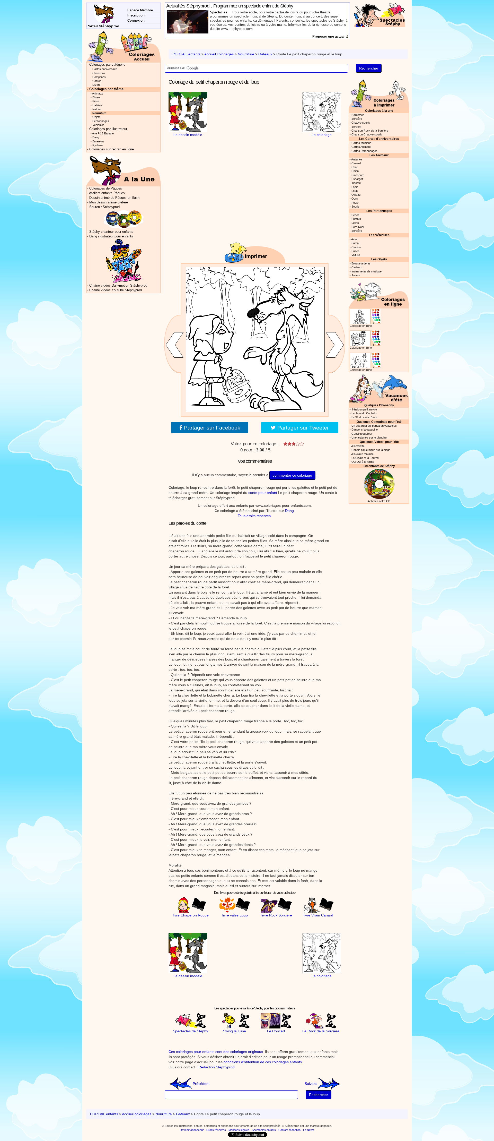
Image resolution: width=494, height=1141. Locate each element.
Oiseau (355, 194)
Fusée (355, 251)
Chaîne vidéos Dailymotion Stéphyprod (118, 285)
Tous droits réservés (254, 516)
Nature (96, 109)
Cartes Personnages (364, 150)
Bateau (355, 243)
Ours (354, 198)
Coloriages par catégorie (107, 64)
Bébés (355, 215)
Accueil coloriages (219, 54)
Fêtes (96, 101)
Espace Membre (140, 10)
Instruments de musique (366, 271)
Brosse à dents (360, 263)
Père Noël (357, 226)
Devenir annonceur (192, 1129)
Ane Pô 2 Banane (103, 133)
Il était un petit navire (364, 409)
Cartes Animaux (361, 146)
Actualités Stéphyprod (187, 5)
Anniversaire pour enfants (230, 12)
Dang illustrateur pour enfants (111, 236)
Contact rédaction (289, 1129)
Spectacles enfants (264, 1129)
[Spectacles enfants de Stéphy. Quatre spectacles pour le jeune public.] (379, 14)
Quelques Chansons (379, 405)
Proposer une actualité (330, 36)
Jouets (355, 275)
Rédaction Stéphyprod (216, 1067)
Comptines (99, 77)
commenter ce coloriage (292, 475)
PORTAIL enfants (186, 54)
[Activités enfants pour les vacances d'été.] (379, 388)
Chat (354, 167)
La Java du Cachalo (363, 413)
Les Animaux (379, 155)
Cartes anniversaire (104, 69)
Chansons (98, 73)
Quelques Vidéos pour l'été (379, 441)
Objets (96, 116)
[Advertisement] (254, 124)
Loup (354, 190)
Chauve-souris (360, 122)
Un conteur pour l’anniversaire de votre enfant (254, 5)
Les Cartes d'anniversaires (379, 138)
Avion (354, 239)
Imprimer (256, 256)
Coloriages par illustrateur (108, 129)
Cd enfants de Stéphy (379, 466)
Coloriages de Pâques (105, 188)
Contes (96, 80)
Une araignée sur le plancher (369, 437)
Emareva (98, 141)
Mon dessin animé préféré (108, 202)
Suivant (311, 1084)
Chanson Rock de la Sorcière (369, 130)
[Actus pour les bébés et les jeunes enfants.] (123, 170)
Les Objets (379, 259)
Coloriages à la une (379, 110)
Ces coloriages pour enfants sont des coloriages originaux (216, 1052)
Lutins (355, 222)
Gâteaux (265, 54)
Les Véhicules (379, 235)
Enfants (356, 218)
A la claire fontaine (362, 454)
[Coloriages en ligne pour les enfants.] (379, 293)
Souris (355, 206)
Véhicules (98, 124)
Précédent (200, 1084)
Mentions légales (238, 1129)
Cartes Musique (361, 142)
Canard (356, 163)
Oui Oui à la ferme (362, 461)
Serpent (356, 126)
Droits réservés (216, 1129)
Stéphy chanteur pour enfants (111, 232)
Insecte (356, 182)
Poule (354, 202)
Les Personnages (379, 210)
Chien (355, 171)
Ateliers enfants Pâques (107, 193)
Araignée (356, 159)
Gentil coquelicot (361, 433)
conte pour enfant (262, 493)
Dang (289, 511)
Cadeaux (357, 267)
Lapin (354, 186)
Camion (356, 247)
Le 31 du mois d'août (364, 417)
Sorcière (356, 118)
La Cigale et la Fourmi (364, 457)
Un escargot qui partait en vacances (374, 425)
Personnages (100, 121)
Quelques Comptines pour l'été (379, 421)
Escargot (357, 179)
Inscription (136, 15)
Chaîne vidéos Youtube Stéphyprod (115, 290)
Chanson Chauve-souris (366, 134)
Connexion (136, 20)
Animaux (97, 93)
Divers (96, 84)
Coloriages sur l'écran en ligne (111, 149)
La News (308, 1129)
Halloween (357, 114)
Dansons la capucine (364, 429)
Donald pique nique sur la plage (370, 449)
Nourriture (246, 54)
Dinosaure (357, 175)
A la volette (358, 446)
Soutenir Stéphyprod (104, 207)
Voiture (355, 254)
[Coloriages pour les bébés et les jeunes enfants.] (379, 93)
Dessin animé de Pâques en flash (114, 198)
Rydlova (97, 145)
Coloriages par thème (106, 89)
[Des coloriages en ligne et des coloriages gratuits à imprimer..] (123, 46)
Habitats (97, 105)
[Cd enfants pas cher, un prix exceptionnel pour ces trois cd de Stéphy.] (123, 219)
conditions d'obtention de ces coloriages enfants (263, 1062)
